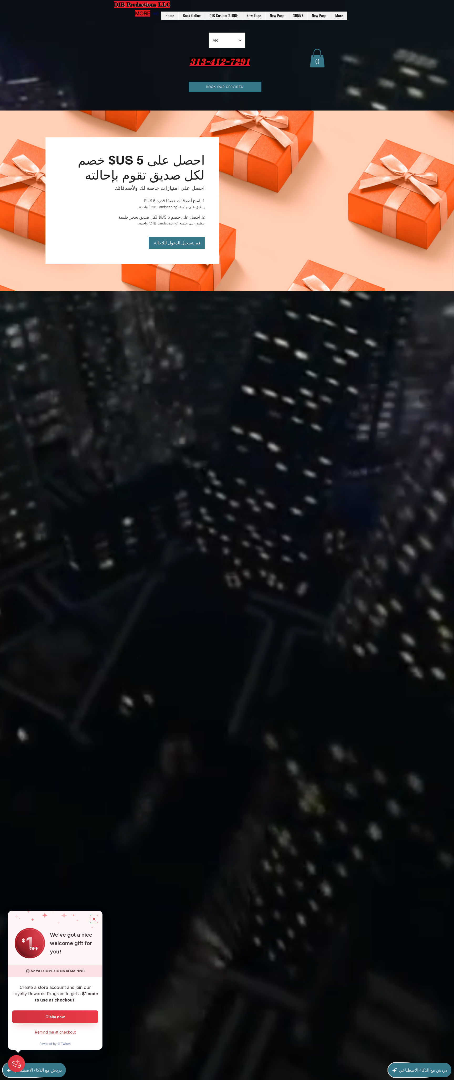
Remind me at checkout (55, 1032)
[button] (317, 58)
